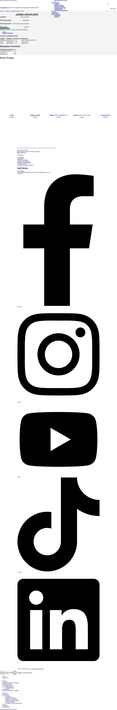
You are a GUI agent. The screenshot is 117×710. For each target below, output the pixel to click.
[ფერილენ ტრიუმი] (105, 76)
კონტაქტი (57, 17)
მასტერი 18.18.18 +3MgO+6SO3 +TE (58, 115)
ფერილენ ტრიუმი (105, 115)
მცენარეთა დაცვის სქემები (60, 8)
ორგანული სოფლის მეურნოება (61, 10)
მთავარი (2, 11)
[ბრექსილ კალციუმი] (35, 76)
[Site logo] (7, 7)
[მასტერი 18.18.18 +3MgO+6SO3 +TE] (58, 76)
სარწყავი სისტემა (9, 687)
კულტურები (57, 4)
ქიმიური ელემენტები (59, 5)
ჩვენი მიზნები (57, 15)
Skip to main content (12, 0)
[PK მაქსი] (11, 76)
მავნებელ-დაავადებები (59, 6)
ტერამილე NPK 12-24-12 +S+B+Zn (81, 115)
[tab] (4, 32)
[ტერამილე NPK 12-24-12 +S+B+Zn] (82, 76)
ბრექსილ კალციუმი (35, 115)
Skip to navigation (4, 0)
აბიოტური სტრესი (58, 9)
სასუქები (7, 11)
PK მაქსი (11, 115)
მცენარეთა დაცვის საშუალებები (14, 29)
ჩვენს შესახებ (22, 168)
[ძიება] (108, 4)
